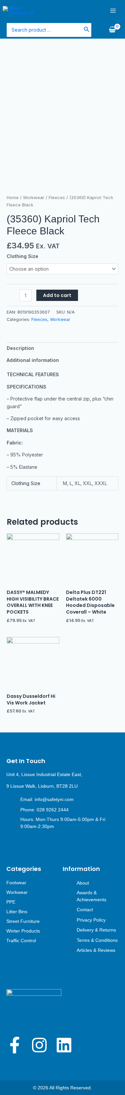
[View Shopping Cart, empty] (112, 30)
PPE (10, 902)
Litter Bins (16, 911)
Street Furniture (23, 921)
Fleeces (57, 197)
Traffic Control (21, 940)
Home (13, 197)
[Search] (86, 29)
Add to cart (57, 295)
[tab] (62, 348)
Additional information (33, 360)
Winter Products (23, 931)
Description (20, 348)
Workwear (33, 197)
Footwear (16, 882)
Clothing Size (22, 256)
